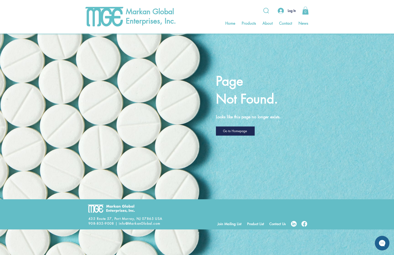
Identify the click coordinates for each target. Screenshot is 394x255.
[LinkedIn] (294, 224)
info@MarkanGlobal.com (139, 223)
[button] (305, 11)
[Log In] (280, 10)
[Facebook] (304, 224)
